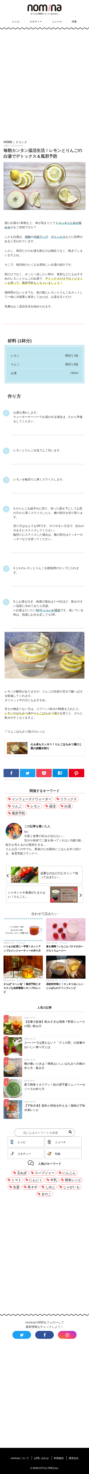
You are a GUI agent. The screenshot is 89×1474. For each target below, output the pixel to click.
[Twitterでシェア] (28, 775)
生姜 (16, 1186)
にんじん (69, 1172)
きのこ (46, 1194)
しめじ (50, 1186)
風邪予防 (18, 813)
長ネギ (32, 1186)
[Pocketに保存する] (44, 775)
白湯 (67, 806)
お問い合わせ (41, 1458)
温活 (52, 806)
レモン (35, 806)
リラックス (68, 799)
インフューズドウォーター (32, 799)
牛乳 (53, 1179)
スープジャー (45, 1172)
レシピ (16, 21)
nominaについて (20, 1458)
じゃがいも (71, 1186)
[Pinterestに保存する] (76, 775)
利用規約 (59, 1458)
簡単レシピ (73, 1179)
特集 (74, 21)
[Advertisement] (44, 83)
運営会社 (74, 1458)
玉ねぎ (22, 1172)
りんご (17, 806)
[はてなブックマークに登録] (61, 775)
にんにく (35, 1179)
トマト (16, 1179)
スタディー (36, 21)
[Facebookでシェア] (12, 775)
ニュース (57, 21)
